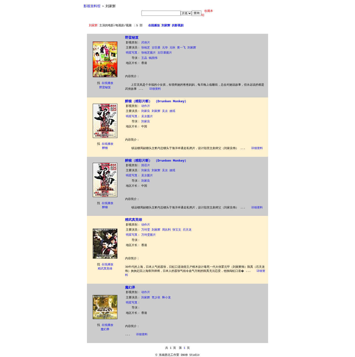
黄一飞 (181, 47)
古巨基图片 (164, 53)
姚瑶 (172, 111)
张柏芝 (145, 47)
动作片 (145, 106)
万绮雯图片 (148, 235)
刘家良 (145, 111)
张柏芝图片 (148, 53)
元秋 (172, 47)
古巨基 (156, 47)
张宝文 (176, 230)
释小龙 (166, 297)
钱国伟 (153, 58)
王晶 (144, 58)
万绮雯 (145, 230)
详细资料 (155, 89)
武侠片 (145, 42)
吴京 (165, 111)
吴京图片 (147, 116)
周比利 (166, 230)
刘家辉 (191, 47)
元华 (165, 47)
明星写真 (131, 53)
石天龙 (187, 230)
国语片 (145, 165)
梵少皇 (156, 297)
